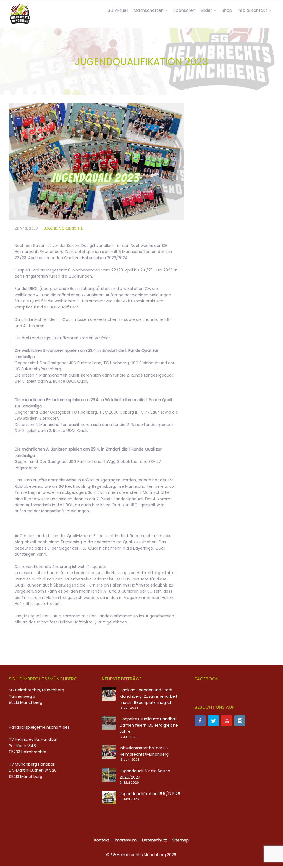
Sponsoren (184, 10)
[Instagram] (239, 720)
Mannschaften (149, 10)
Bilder (206, 10)
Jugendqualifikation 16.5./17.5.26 (150, 793)
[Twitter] (213, 720)
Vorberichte (71, 228)
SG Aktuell (118, 10)
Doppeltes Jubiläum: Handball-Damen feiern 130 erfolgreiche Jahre (149, 725)
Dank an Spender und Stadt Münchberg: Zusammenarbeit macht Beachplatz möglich (148, 696)
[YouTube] (226, 720)
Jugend (50, 228)
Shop (227, 10)
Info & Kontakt (252, 10)
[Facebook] (200, 720)
